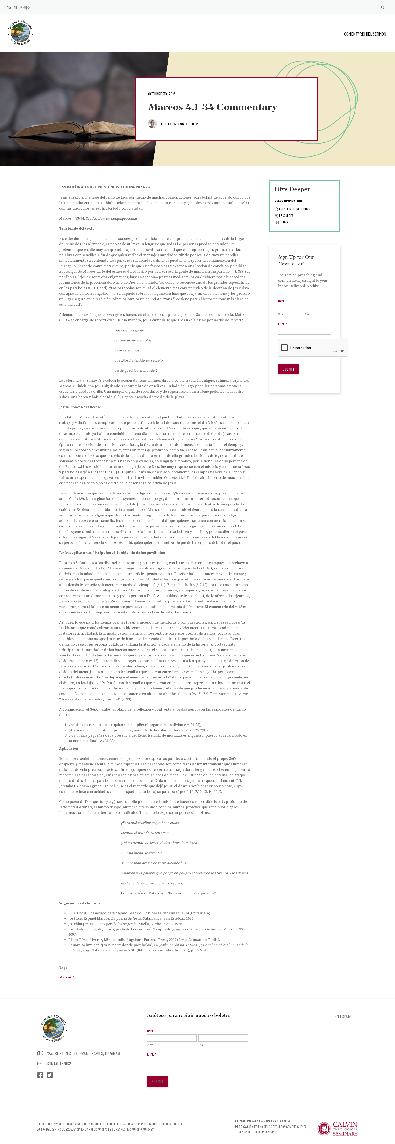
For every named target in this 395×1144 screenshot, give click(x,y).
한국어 (25, 7)
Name (282, 300)
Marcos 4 (66, 977)
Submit (288, 369)
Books (284, 222)
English (12, 7)
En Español (344, 1016)
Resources (286, 215)
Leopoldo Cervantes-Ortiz (179, 123)
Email (282, 324)
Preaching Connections (294, 209)
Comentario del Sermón (365, 34)
